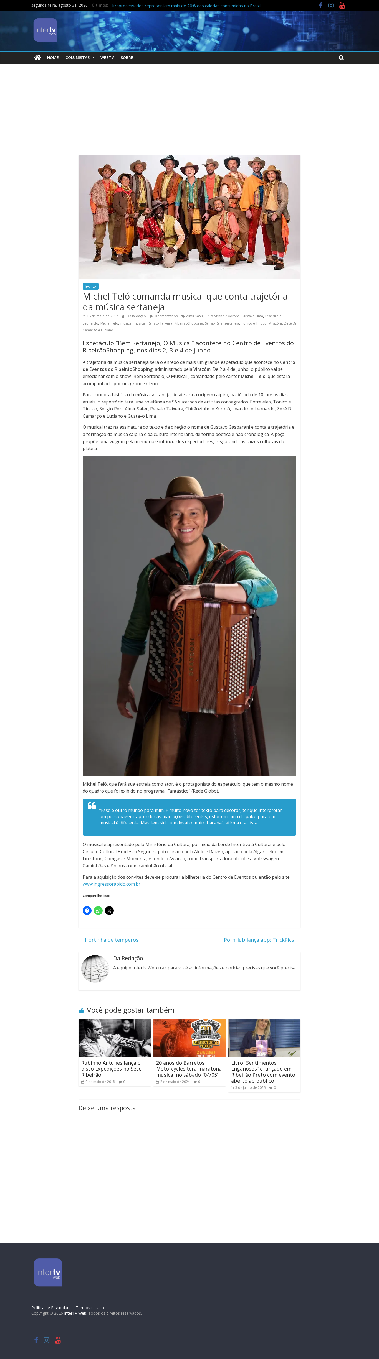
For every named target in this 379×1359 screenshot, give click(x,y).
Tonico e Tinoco (254, 323)
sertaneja (231, 323)
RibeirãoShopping (189, 323)
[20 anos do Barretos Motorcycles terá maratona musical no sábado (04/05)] (189, 1023)
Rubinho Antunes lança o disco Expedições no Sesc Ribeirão (111, 1068)
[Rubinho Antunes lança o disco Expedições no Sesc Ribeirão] (115, 1023)
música (126, 323)
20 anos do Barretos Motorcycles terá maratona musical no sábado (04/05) (189, 1068)
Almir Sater (194, 316)
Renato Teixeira (160, 323)
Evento (90, 286)
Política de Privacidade (51, 1307)
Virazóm (275, 323)
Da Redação (137, 316)
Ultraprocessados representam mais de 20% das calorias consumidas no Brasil (185, 5)
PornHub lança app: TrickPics (262, 939)
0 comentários (166, 316)
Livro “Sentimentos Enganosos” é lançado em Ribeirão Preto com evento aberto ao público (263, 1071)
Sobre (127, 57)
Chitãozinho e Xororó (222, 316)
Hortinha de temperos (108, 939)
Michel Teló (109, 323)
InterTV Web (75, 1313)
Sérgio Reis (213, 323)
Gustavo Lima (252, 316)
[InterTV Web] (37, 57)
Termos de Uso (90, 1307)
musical (140, 323)
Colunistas (77, 57)
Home (53, 57)
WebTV (107, 57)
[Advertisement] (189, 113)
